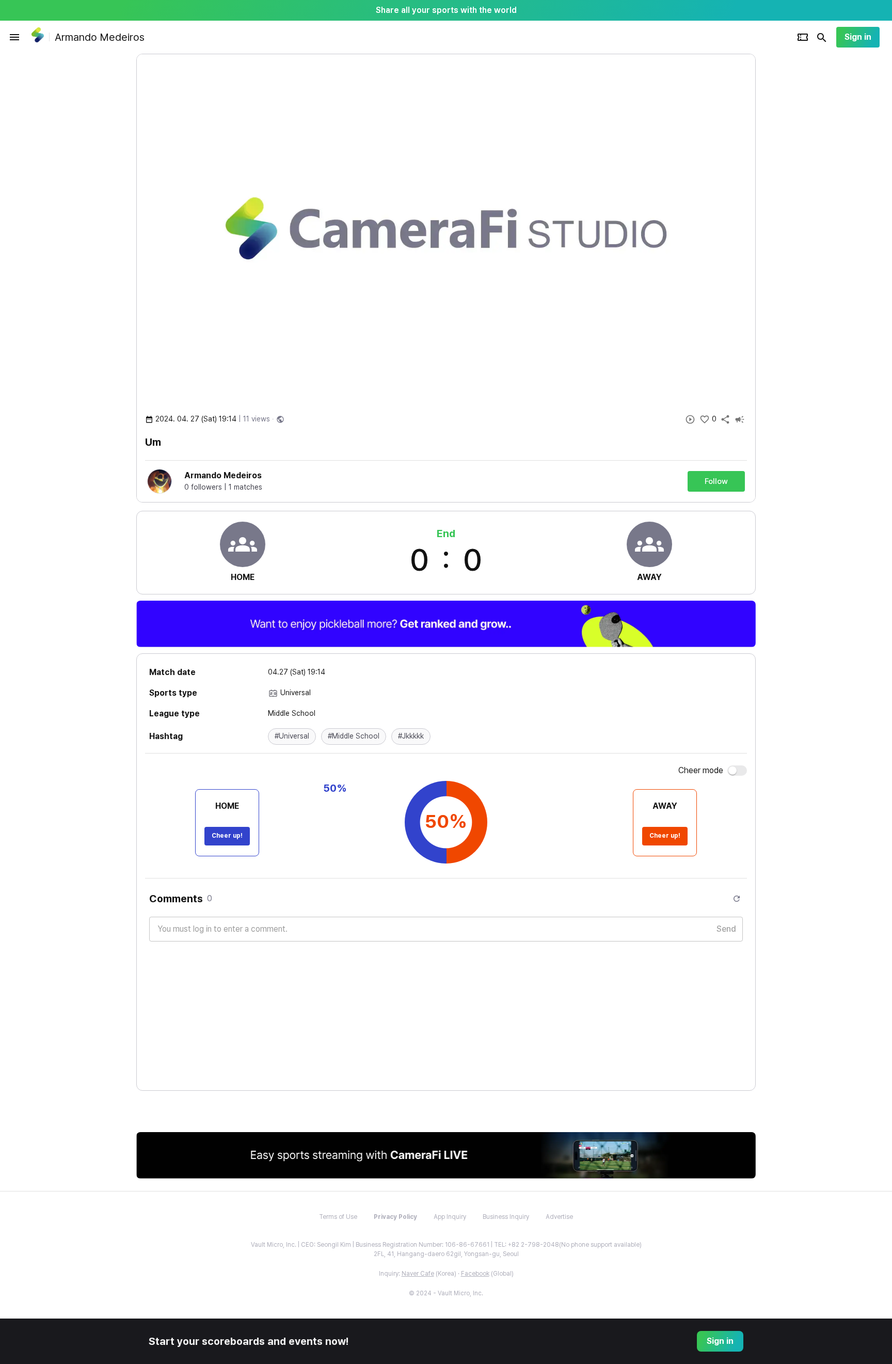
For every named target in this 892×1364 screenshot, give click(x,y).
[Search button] (821, 37)
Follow (716, 481)
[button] (292, 736)
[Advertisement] (822, 209)
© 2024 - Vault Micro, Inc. (446, 1293)
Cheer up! (227, 835)
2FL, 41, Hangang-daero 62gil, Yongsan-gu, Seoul (446, 1254)
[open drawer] (14, 37)
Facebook (475, 1273)
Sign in (858, 37)
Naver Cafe (418, 1273)
